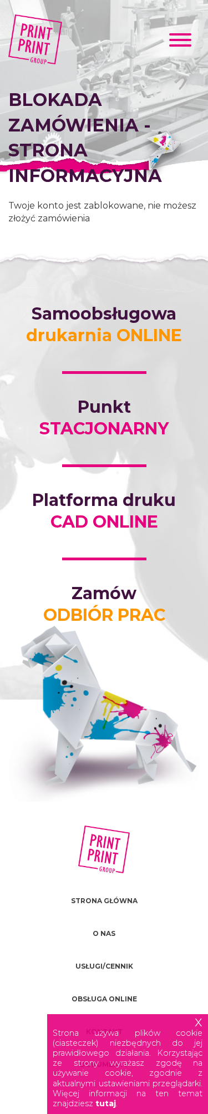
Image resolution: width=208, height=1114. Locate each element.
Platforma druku (104, 511)
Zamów (104, 604)
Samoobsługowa (104, 324)
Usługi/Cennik (104, 966)
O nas (104, 933)
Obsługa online (104, 999)
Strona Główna (104, 901)
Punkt (104, 418)
